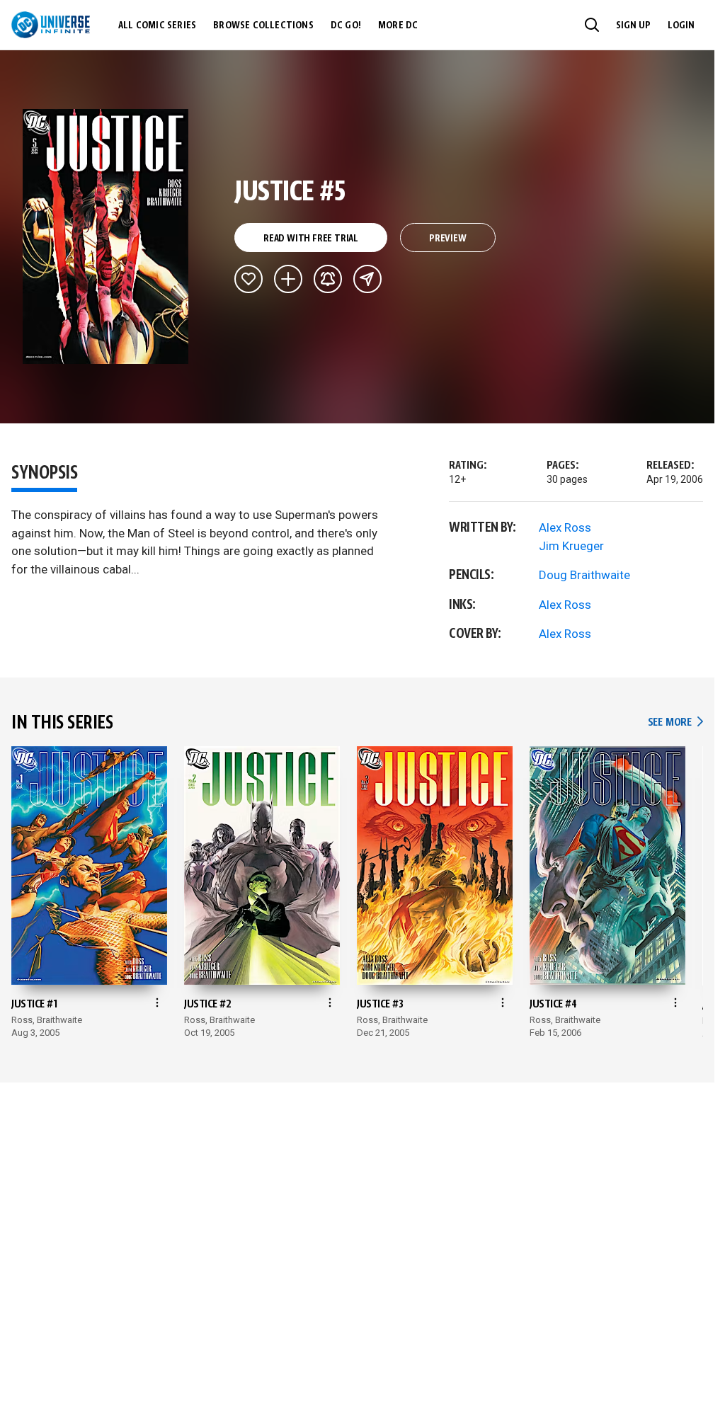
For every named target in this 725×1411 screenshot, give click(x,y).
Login (681, 25)
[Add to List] (288, 279)
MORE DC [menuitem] (398, 25)
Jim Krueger (571, 546)
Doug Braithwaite (584, 575)
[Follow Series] (328, 279)
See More (675, 722)
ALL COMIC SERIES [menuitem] (157, 25)
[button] (591, 24)
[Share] (367, 279)
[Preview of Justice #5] (106, 236)
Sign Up (633, 25)
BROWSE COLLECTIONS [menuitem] (263, 25)
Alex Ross (565, 527)
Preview (448, 238)
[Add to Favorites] (248, 279)
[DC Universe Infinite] (50, 25)
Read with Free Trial (310, 238)
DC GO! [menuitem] (346, 25)
